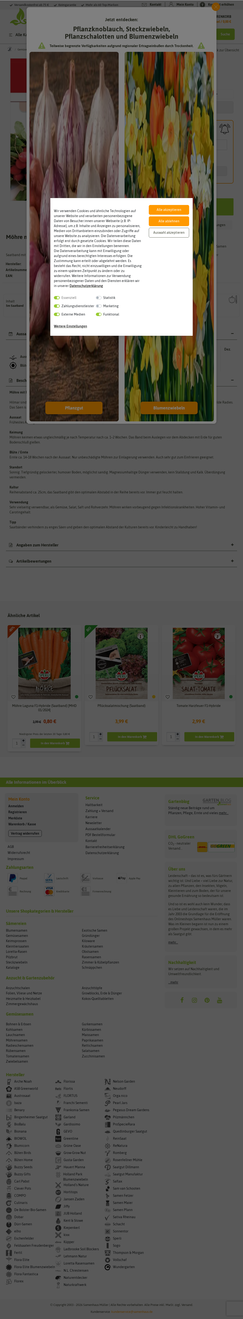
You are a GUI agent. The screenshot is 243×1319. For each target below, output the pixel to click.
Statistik (109, 298)
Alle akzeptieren (169, 210)
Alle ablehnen (169, 221)
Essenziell (68, 298)
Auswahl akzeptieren (169, 232)
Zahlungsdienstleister (77, 306)
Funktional (111, 314)
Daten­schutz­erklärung (86, 286)
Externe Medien (73, 314)
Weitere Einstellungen (70, 326)
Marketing (111, 306)
